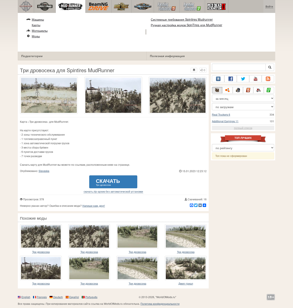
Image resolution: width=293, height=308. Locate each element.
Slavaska (44, 171)
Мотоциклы (40, 30)
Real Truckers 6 (221, 114)
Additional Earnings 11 (225, 121)
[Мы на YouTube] (255, 78)
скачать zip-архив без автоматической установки (113, 191)
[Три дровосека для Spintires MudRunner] (49, 95)
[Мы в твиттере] (243, 78)
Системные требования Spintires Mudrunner (182, 19)
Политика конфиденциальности (160, 303)
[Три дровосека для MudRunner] (89, 268)
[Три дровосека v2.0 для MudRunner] (41, 236)
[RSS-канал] (268, 78)
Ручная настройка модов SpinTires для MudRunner (186, 25)
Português (91, 297)
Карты (36, 25)
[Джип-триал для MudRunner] (186, 268)
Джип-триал (185, 283)
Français (42, 297)
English (25, 297)
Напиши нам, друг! (93, 205)
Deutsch (58, 297)
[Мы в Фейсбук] (230, 78)
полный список (243, 128)
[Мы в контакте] (218, 78)
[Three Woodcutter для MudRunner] (89, 236)
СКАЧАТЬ (108, 181)
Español (74, 297)
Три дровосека (41, 252)
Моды (36, 36)
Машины (38, 19)
